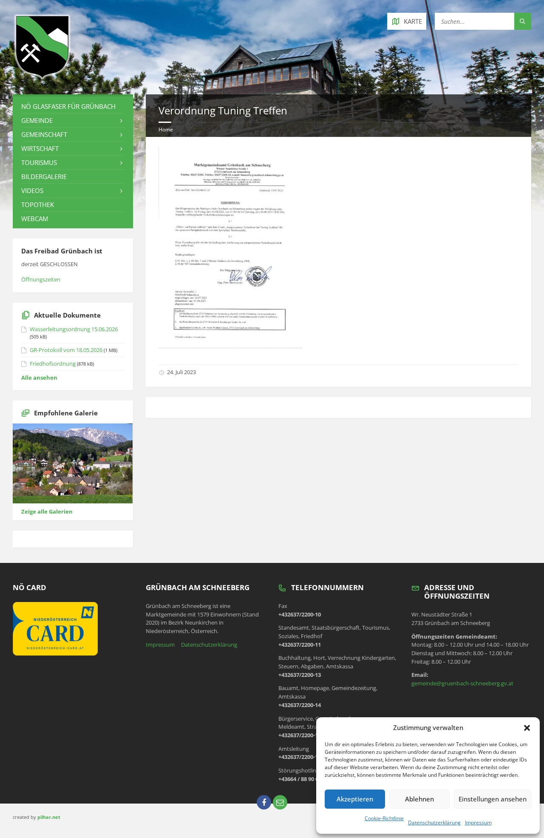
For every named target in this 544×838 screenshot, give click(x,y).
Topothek (37, 204)
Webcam (34, 218)
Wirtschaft (40, 148)
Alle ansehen (39, 377)
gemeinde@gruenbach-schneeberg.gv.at (462, 683)
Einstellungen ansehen (493, 799)
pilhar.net (48, 817)
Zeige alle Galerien (47, 511)
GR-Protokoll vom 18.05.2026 (66, 350)
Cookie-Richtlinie (384, 818)
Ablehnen (419, 799)
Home (166, 129)
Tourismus (39, 162)
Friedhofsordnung (53, 363)
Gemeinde (37, 120)
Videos (32, 190)
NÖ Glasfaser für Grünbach (68, 106)
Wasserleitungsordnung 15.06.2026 (74, 329)
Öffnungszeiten (40, 279)
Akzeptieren (355, 799)
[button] (527, 728)
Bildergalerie (44, 176)
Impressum (478, 822)
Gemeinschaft (44, 134)
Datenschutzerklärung (434, 822)
